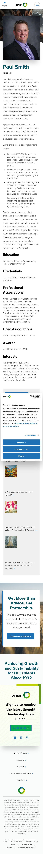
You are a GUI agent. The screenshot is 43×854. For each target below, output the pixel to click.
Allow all (20, 442)
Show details (30, 435)
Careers (20, 759)
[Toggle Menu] (37, 4)
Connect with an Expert (20, 636)
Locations (20, 780)
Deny (20, 456)
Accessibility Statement (27, 848)
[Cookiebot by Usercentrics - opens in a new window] (30, 396)
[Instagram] (27, 738)
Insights (20, 766)
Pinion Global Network (20, 773)
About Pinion (20, 753)
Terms (12, 845)
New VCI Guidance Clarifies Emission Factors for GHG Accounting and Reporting (20, 565)
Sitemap (9, 848)
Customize (19, 449)
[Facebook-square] (15, 738)
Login (4, 5)
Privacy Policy (26, 845)
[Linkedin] (21, 738)
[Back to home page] (21, 5)
